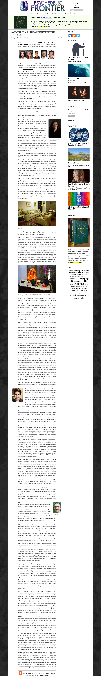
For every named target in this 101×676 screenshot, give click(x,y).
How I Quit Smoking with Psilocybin (77, 100)
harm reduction (80, 276)
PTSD (73, 291)
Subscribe (76, 8)
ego (78, 274)
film (83, 275)
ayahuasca (80, 272)
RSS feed (43, 673)
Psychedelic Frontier (17, 37)
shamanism (84, 293)
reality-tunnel (78, 291)
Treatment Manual (22, 173)
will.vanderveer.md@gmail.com (34, 108)
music (36, 13)
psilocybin (80, 288)
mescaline (86, 284)
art (41, 13)
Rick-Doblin (84, 291)
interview (72, 279)
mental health (79, 284)
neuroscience (79, 286)
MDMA (85, 281)
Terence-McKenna (80, 295)
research (53, 13)
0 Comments (60, 37)
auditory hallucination (73, 272)
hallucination (73, 276)
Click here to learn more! (44, 26)
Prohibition (73, 288)
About (76, 4)
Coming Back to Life (79, 164)
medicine (72, 284)
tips (32, 13)
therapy (86, 295)
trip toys (46, 13)
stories (27, 13)
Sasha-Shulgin (78, 293)
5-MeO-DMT (71, 270)
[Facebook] (70, 35)
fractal (86, 274)
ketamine (77, 279)
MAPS (38, 42)
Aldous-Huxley (85, 270)
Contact (76, 6)
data (88, 272)
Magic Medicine (46, 18)
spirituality (66, 13)
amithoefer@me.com (28, 69)
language (82, 279)
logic (87, 279)
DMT (75, 274)
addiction (80, 270)
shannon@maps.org (22, 78)
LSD (72, 281)
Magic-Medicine (77, 281)
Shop (76, 2)
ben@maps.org (30, 98)
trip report (77, 298)
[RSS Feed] (20, 673)
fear (80, 274)
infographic (86, 276)
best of (74, 13)
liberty (59, 13)
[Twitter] (78, 35)
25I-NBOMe (76, 270)
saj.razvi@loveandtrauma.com (30, 88)
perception (85, 286)
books (85, 272)
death (72, 274)
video (82, 298)
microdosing (73, 286)
